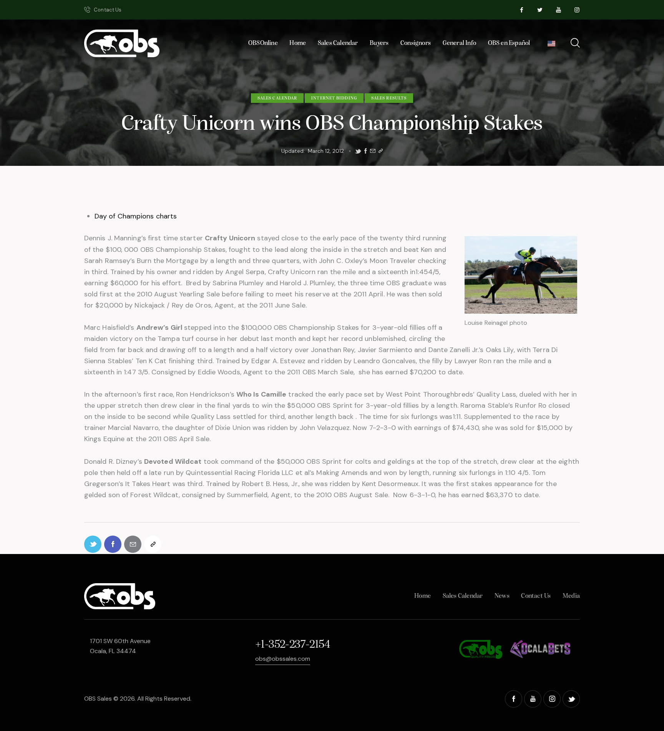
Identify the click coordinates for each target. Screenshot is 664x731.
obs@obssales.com (282, 659)
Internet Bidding (334, 98)
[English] (551, 45)
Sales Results (389, 98)
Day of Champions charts (136, 216)
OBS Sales (98, 699)
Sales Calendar (277, 98)
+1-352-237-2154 (292, 645)
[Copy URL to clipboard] (380, 151)
